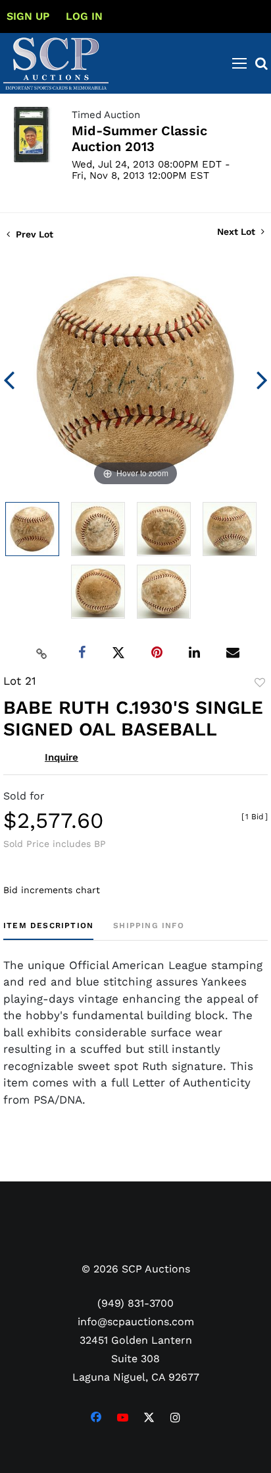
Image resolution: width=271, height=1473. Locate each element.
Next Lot (237, 231)
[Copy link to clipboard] (42, 653)
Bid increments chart (51, 890)
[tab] (48, 930)
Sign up (28, 16)
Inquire (61, 757)
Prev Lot (33, 234)
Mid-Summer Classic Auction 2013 (139, 138)
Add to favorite (260, 682)
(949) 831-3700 (135, 1303)
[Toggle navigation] (239, 63)
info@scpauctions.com (136, 1321)
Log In (84, 16)
